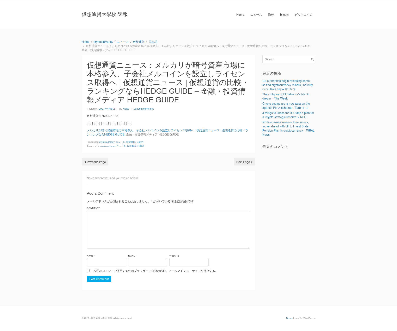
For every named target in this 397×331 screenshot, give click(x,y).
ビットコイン (303, 14)
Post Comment (99, 279)
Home (240, 14)
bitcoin (284, 14)
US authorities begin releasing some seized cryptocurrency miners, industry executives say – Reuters (287, 85)
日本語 (139, 141)
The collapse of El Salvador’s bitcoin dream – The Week (286, 96)
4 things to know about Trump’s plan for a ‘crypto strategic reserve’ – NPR (288, 115)
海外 (271, 14)
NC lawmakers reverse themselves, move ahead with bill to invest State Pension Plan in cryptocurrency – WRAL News (288, 128)
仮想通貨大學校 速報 (105, 13)
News (126, 108)
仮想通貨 (130, 141)
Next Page (243, 162)
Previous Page (96, 162)
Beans (289, 318)
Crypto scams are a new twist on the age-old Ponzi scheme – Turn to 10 (286, 105)
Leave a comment (144, 108)
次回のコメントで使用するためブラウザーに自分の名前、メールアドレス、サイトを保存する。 (155, 271)
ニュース (256, 14)
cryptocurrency (107, 141)
